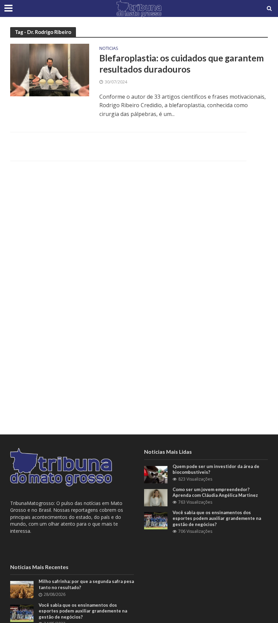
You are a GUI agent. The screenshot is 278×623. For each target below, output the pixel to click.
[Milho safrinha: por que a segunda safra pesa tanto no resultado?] (22, 589)
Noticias (108, 48)
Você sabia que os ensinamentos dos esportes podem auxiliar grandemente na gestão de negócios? (217, 518)
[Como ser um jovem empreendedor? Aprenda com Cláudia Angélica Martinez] (155, 497)
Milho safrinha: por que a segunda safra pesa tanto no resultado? (86, 584)
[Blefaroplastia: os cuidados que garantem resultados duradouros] (49, 69)
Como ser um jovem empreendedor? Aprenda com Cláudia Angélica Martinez (215, 492)
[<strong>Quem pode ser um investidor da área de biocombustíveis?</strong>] (155, 474)
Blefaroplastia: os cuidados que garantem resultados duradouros (181, 64)
